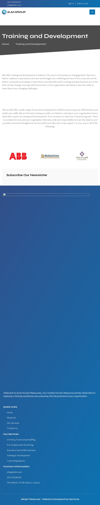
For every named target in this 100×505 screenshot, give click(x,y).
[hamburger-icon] (92, 12)
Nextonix (74, 499)
